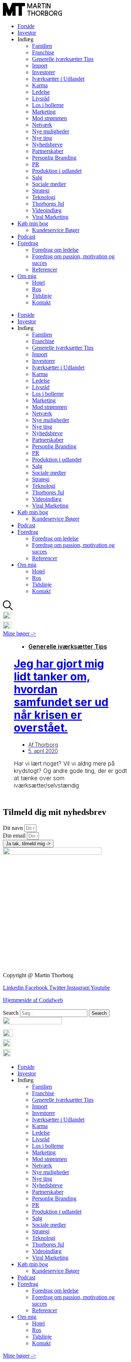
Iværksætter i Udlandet (58, 79)
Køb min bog (32, 223)
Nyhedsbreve (47, 144)
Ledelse (41, 92)
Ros (36, 289)
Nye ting (42, 138)
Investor (26, 33)
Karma (40, 85)
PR (35, 164)
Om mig (26, 276)
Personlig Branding (54, 158)
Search (11, 1013)
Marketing (44, 112)
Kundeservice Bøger (55, 230)
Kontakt (41, 302)
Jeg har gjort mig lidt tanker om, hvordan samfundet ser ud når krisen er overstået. (61, 695)
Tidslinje (42, 296)
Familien (42, 46)
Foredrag (27, 243)
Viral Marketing (50, 217)
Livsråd (40, 98)
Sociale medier (49, 184)
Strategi (40, 190)
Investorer (43, 72)
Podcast (26, 237)
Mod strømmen (49, 118)
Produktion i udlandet (57, 171)
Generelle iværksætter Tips (63, 59)
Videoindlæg (46, 210)
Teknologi (43, 197)
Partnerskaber (47, 151)
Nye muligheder (50, 131)
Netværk (42, 125)
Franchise (43, 52)
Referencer (44, 269)
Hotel (38, 283)
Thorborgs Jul (48, 204)
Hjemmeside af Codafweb (33, 1000)
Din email (15, 835)
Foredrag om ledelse (55, 250)
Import (39, 65)
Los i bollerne (48, 105)
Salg (37, 177)
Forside (26, 26)
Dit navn (13, 828)
